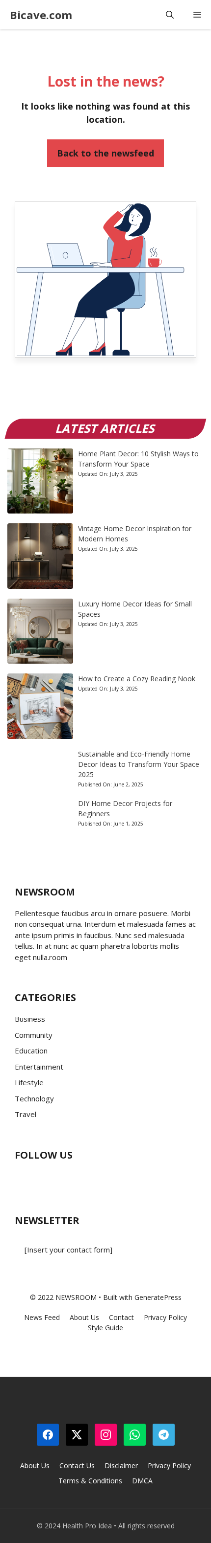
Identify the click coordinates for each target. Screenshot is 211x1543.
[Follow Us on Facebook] (22, 1178)
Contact (121, 1317)
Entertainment (39, 1067)
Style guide (105, 1327)
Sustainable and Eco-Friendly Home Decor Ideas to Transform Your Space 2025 (138, 764)
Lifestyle (29, 1082)
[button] (170, 14)
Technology (34, 1098)
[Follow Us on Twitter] (41, 1178)
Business (30, 1019)
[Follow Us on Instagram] (61, 1178)
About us (84, 1317)
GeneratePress (158, 1297)
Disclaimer (121, 1465)
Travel (25, 1114)
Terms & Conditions (90, 1480)
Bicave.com (41, 14)
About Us (35, 1465)
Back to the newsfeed (105, 153)
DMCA (142, 1480)
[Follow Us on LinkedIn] (81, 1178)
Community (34, 1035)
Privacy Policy (169, 1465)
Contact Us (77, 1465)
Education (31, 1050)
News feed (42, 1317)
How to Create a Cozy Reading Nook (136, 678)
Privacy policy (165, 1317)
